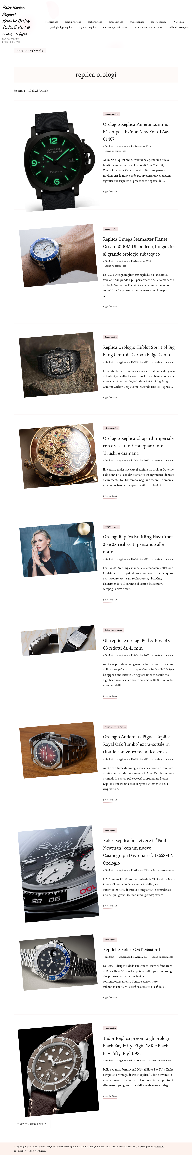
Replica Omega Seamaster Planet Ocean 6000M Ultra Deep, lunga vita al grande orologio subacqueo (139, 246)
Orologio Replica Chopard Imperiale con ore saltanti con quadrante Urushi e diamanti (138, 445)
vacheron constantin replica (148, 27)
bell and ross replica (179, 27)
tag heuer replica (87, 27)
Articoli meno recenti (33, 1124)
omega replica (116, 21)
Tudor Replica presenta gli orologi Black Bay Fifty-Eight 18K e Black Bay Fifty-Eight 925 (136, 1045)
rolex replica (52, 21)
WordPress (39, 1150)
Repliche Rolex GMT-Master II (132, 949)
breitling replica (73, 21)
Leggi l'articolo (110, 191)
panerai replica (158, 21)
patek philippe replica (61, 27)
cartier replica (95, 21)
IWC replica (178, 21)
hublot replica (137, 21)
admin (110, 146)
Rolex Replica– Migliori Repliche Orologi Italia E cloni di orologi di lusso (16, 20)
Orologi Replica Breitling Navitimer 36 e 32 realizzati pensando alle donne (138, 544)
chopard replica (111, 428)
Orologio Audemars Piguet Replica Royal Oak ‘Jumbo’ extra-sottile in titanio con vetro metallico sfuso (136, 744)
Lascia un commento (115, 151)
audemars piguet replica (115, 27)
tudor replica (110, 1028)
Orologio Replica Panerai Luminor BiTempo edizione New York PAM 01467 (136, 131)
